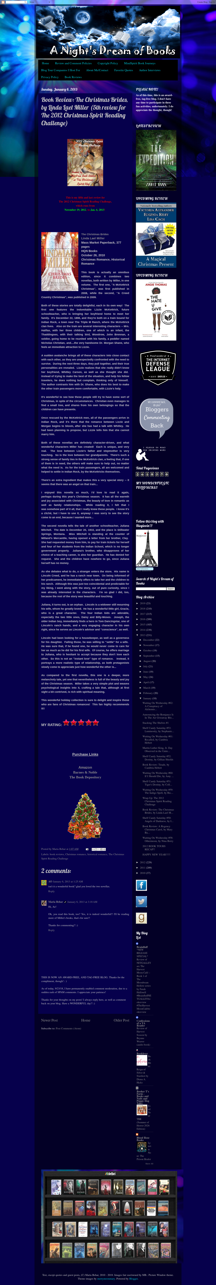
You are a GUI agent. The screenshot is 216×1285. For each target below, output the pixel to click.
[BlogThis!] (95, 849)
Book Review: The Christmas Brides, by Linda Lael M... (158, 811)
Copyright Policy (108, 63)
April (146, 682)
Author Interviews (149, 70)
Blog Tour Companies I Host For (60, 70)
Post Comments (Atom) (68, 1028)
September (149, 655)
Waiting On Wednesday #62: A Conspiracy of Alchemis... (158, 706)
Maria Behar (55, 902)
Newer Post (49, 1020)
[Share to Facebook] (101, 849)
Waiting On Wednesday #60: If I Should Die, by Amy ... (158, 774)
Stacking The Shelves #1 (156, 722)
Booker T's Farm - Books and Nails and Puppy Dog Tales (143, 1097)
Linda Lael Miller (93, 238)
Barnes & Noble (85, 772)
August (147, 661)
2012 (143, 862)
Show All (149, 1163)
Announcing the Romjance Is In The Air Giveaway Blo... (158, 716)
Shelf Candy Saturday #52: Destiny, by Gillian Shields (158, 757)
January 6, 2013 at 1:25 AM (68, 881)
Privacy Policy (50, 77)
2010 (143, 873)
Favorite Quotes (123, 70)
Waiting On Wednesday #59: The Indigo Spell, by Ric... (158, 791)
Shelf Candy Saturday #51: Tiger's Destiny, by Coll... (157, 782)
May (146, 677)
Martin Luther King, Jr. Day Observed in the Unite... (158, 749)
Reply (51, 891)
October (148, 650)
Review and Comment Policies (73, 63)
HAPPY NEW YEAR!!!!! (156, 854)
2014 (143, 629)
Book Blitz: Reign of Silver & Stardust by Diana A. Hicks (144, 1069)
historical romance (97, 854)
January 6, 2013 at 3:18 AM (82, 901)
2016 (143, 619)
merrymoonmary (106, 1278)
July (145, 666)
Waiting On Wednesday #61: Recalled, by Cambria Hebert (158, 739)
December (149, 639)
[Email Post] (86, 849)
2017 (143, 614)
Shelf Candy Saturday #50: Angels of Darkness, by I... (158, 819)
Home (45, 63)
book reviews (57, 854)
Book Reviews (73, 77)
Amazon (85, 767)
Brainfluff (142, 947)
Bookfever (142, 1053)
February (148, 693)
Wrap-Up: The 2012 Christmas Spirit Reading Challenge (157, 801)
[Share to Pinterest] (104, 849)
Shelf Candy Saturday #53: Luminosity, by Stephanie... (158, 729)
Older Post (121, 1020)
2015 (143, 624)
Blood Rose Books (143, 1139)
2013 (143, 635)
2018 (143, 608)
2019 (143, 603)
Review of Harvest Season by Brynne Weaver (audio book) (143, 1036)
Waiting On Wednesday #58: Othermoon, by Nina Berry (158, 839)
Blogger (133, 1278)
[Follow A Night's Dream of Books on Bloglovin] (147, 565)
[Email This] (93, 849)
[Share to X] (98, 849)
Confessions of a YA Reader (143, 1023)
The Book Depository (85, 777)
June (146, 671)
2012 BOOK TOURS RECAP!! (154, 847)
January (147, 698)
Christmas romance (75, 854)
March (147, 687)
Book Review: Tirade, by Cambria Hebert (156, 766)
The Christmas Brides (95, 234)
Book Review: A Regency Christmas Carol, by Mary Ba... (158, 829)
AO (50, 881)
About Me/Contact (97, 70)
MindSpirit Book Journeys (139, 63)
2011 (143, 867)
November (149, 645)
